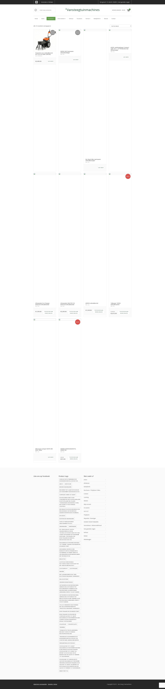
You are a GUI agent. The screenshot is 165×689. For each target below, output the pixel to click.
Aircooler (68, 483)
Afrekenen (86, 483)
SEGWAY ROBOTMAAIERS (91, 522)
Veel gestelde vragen (124, 2)
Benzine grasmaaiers (65, 486)
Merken (86, 501)
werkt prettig (63, 671)
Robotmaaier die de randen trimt (69, 611)
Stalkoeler (62, 624)
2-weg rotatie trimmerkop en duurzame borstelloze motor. (68, 480)
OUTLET (86, 511)
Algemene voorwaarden (40, 684)
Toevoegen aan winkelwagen (48, 312)
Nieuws (106, 18)
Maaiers (61, 571)
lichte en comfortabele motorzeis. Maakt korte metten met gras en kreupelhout (69, 563)
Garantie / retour (52, 684)
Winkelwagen (87, 539)
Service (88, 18)
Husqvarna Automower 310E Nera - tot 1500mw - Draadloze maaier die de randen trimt (69, 544)
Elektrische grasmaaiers (66, 518)
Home (36, 18)
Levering (86, 497)
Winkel (85, 536)
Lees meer (50, 61)
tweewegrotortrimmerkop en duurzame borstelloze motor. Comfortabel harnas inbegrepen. (69, 638)
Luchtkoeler (73, 568)
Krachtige (62, 559)
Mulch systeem (63, 579)
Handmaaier (72, 526)
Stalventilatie (72, 624)
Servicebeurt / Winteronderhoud (92, 525)
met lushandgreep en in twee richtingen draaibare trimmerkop (69, 575)
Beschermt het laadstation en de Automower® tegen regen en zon (69, 490)
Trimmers (62, 627)
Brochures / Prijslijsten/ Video (92, 490)
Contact (113, 18)
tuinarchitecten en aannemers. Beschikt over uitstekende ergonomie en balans (68, 632)
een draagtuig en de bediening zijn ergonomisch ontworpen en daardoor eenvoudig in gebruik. (69, 511)
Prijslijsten (86, 515)
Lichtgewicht (63, 568)
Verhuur (71, 18)
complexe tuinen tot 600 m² (67, 494)
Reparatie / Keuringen (90, 518)
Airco (61, 483)
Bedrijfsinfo (97, 18)
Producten (51, 18)
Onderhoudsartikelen (66, 582)
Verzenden (44, 2)
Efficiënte (62, 515)
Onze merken (62, 18)
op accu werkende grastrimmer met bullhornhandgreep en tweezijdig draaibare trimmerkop (69, 606)
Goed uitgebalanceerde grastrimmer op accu (66, 522)
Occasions (79, 18)
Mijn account (87, 504)
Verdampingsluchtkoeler (67, 643)
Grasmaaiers (63, 526)
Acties (42, 18)
